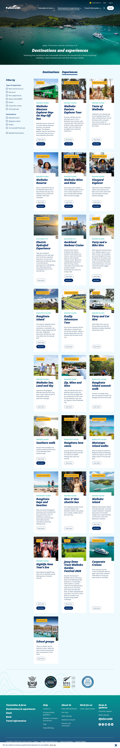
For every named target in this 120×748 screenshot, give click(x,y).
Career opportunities (87, 709)
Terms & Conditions (66, 741)
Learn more (41, 140)
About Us (66, 705)
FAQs (45, 724)
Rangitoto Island (14, 121)
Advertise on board (68, 720)
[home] (13, 9)
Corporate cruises (15, 106)
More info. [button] (53, 745)
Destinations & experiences (20, 708)
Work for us (86, 705)
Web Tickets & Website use (49, 741)
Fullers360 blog (48, 728)
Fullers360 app (67, 716)
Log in (111, 3)
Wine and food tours (16, 89)
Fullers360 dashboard (69, 709)
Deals (9, 712)
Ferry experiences (15, 96)
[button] (115, 745)
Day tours (12, 92)
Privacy (36, 741)
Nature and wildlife (15, 99)
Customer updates (105, 711)
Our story (65, 712)
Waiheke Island (14, 118)
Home (45, 45)
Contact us (47, 709)
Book (110, 8)
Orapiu (11, 125)
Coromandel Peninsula (17, 128)
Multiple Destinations (16, 133)
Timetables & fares (16, 705)
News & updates (103, 706)
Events (11, 102)
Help (104, 3)
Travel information (16, 720)
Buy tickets (41, 144)
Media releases (104, 715)
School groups (14, 109)
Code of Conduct (80, 741)
